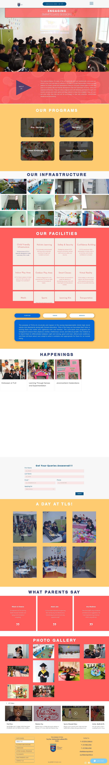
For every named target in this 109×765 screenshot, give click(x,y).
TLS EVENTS (20, 754)
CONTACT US (20, 761)
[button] (91, 3)
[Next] (99, 40)
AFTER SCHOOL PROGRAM (24, 751)
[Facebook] (89, 763)
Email (26, 480)
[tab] (27, 315)
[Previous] (10, 40)
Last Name (28, 473)
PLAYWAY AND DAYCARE (23, 745)
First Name (28, 467)
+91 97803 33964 (87, 745)
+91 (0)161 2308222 (87, 741)
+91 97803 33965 (87, 748)
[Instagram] (85, 763)
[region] (38, 128)
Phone (59, 480)
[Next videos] (106, 713)
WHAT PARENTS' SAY (22, 758)
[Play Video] (18, 713)
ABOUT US (19, 741)
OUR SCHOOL (20, 738)
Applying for (28, 486)
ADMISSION (19, 748)
